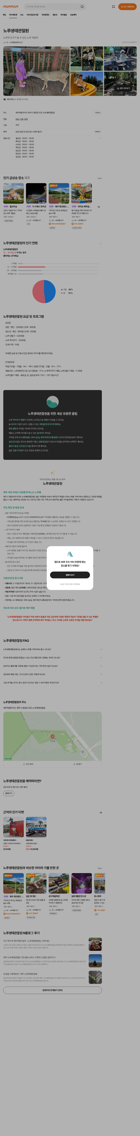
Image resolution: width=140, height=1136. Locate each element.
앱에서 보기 (70, 575)
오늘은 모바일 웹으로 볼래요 (70, 584)
